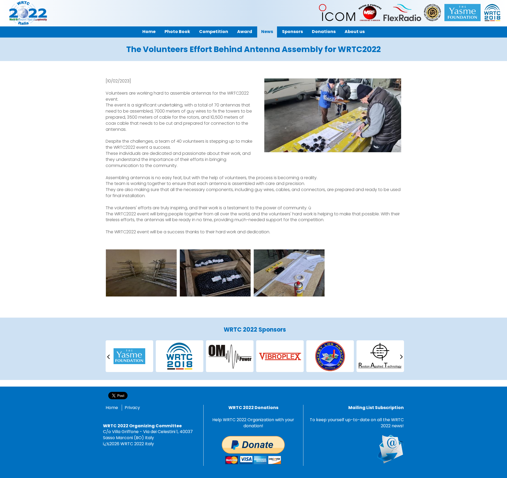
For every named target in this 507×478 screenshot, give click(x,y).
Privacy (132, 408)
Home (112, 408)
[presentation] (108, 356)
